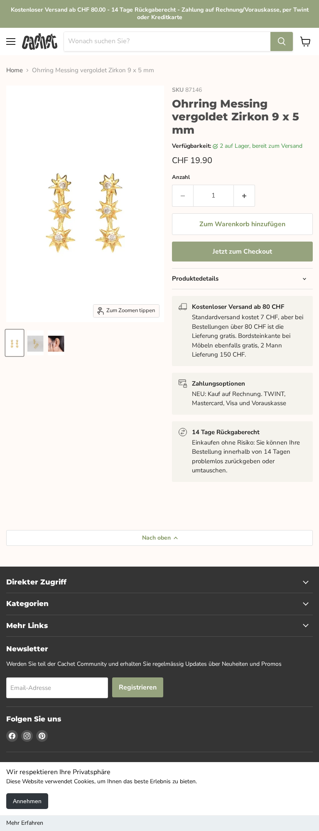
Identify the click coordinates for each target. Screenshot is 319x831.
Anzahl (181, 177)
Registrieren (138, 687)
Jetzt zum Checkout (242, 251)
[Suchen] (281, 41)
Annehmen (27, 801)
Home (14, 70)
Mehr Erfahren (24, 823)
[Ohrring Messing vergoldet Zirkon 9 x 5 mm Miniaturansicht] (14, 343)
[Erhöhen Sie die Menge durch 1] (244, 195)
